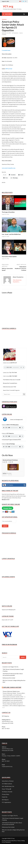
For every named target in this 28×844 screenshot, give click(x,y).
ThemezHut (8, 842)
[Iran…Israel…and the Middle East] (14, 232)
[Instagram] (26, 1)
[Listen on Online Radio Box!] (24, 485)
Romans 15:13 (5, 499)
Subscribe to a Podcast (8, 781)
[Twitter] (24, 1)
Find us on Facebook (9, 644)
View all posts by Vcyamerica (17, 280)
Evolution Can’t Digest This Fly (10, 666)
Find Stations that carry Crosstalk (11, 379)
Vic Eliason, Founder (7, 791)
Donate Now (7, 508)
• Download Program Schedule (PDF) (11, 439)
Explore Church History (12, 687)
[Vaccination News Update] (14, 255)
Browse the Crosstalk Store (10, 383)
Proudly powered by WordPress (9, 840)
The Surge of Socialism (8, 212)
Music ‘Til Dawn (6, 789)
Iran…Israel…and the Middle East (11, 234)
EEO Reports (5, 799)
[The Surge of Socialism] (14, 210)
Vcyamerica (15, 33)
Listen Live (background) (16, 419)
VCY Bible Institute (7, 783)
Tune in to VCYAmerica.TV (8, 609)
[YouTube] (20, 1)
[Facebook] (22, 1)
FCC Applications (6, 802)
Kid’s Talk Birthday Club (8, 786)
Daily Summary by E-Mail (9, 386)
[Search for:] (14, 657)
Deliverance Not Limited (9, 678)
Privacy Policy (5, 794)
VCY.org (8, 6)
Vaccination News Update (9, 256)
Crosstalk (4, 19)
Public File (4, 797)
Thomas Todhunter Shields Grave (11, 691)
